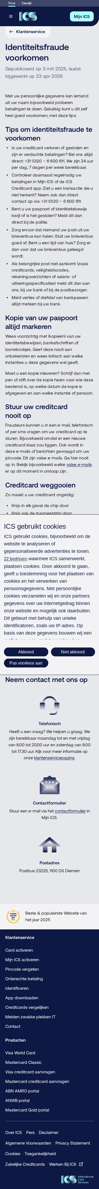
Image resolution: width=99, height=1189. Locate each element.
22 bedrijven (15, 558)
